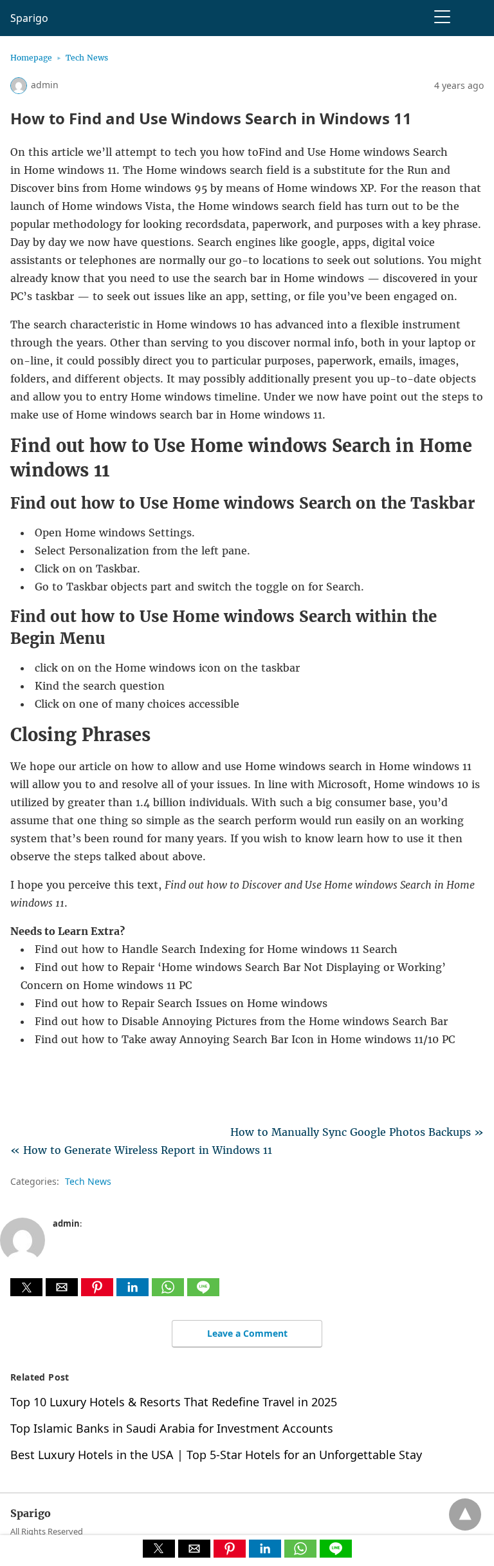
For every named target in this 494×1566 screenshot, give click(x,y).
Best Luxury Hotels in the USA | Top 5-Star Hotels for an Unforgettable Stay (216, 1454)
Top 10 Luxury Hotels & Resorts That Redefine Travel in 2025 (173, 1402)
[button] (26, 1287)
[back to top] (465, 1514)
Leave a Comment (247, 1333)
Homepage (31, 57)
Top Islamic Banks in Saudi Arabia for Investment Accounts (171, 1428)
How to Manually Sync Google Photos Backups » (357, 1132)
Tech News (87, 57)
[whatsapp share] (169, 1292)
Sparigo (29, 18)
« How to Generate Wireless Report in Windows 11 (141, 1150)
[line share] (203, 1292)
